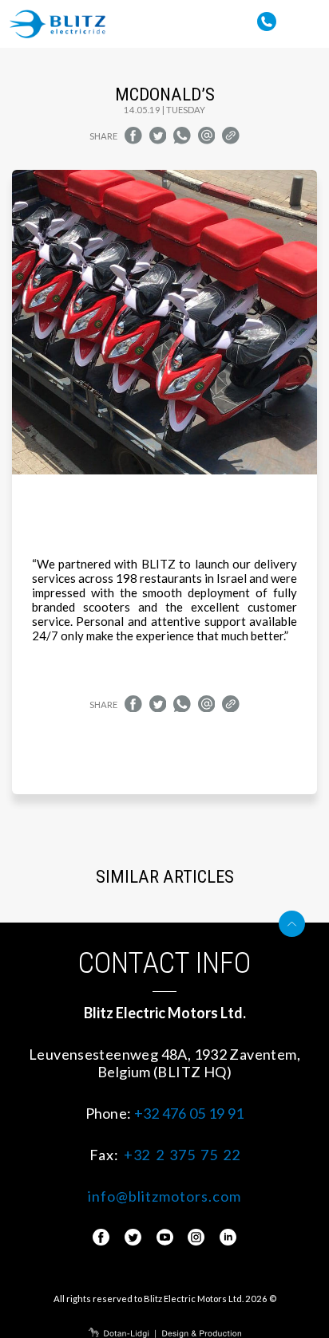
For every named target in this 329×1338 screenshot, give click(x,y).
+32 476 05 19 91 (189, 1113)
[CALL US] (266, 16)
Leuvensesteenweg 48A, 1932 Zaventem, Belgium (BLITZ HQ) (164, 1062)
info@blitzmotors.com (164, 1196)
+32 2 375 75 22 (182, 1154)
